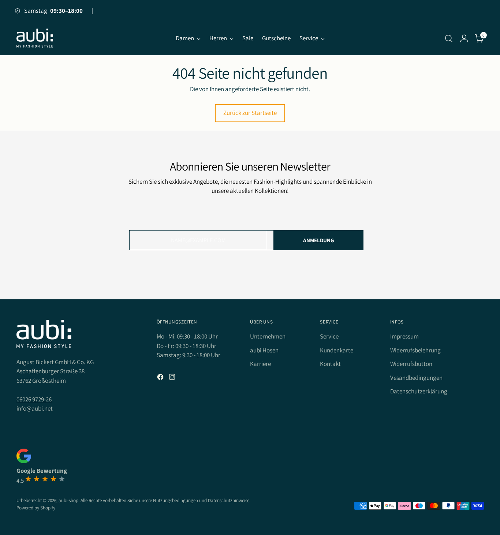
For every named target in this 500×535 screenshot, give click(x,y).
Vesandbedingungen (416, 378)
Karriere (260, 364)
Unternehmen (268, 336)
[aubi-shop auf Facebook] (161, 378)
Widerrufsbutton (411, 364)
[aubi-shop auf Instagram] (172, 378)
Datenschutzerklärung (418, 391)
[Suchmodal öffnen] (448, 38)
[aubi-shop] (34, 38)
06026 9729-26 (34, 399)
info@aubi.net (34, 408)
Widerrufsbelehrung (415, 350)
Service (329, 336)
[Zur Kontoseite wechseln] (464, 38)
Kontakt (330, 364)
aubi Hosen (264, 350)
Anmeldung (318, 240)
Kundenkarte (336, 350)
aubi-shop (68, 500)
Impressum (404, 336)
